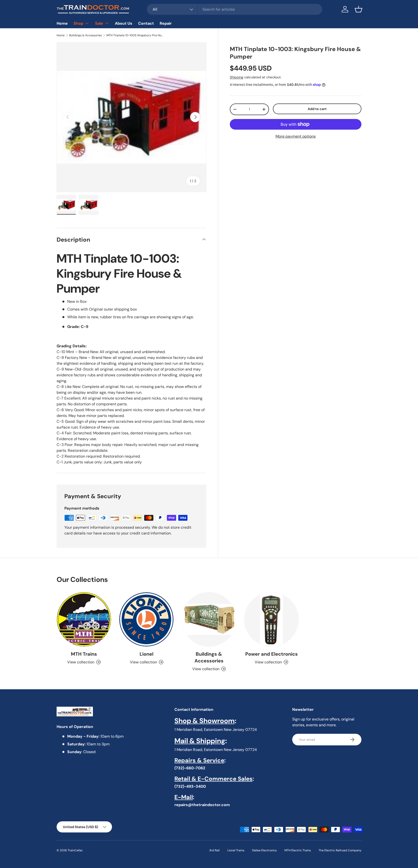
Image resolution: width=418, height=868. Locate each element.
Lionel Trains (235, 850)
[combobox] (234, 9)
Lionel (146, 654)
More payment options (296, 136)
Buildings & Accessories (85, 35)
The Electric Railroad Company (340, 850)
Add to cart (317, 109)
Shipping (236, 77)
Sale (99, 23)
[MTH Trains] (84, 619)
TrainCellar (75, 850)
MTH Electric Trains (297, 850)
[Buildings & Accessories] (209, 619)
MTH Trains (84, 654)
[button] (358, 9)
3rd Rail (214, 850)
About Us (123, 23)
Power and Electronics (271, 654)
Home (62, 23)
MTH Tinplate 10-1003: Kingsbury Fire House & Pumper (135, 35)
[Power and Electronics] (271, 619)
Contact (146, 23)
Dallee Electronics (264, 850)
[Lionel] (146, 619)
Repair (166, 23)
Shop (78, 23)
